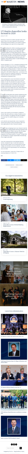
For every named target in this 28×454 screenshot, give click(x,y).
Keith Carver (14, 167)
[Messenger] (10, 160)
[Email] (24, 160)
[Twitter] (17, 160)
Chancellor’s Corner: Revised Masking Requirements (13, 225)
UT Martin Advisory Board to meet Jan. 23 (11, 387)
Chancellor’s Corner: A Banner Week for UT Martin (13, 252)
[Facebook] (4, 160)
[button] (21, 448)
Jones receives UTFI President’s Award (10, 438)
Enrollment (19, 165)
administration (10, 165)
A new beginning (8, 199)
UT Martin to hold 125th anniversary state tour (12, 336)
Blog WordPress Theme (19, 451)
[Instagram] (16, 444)
